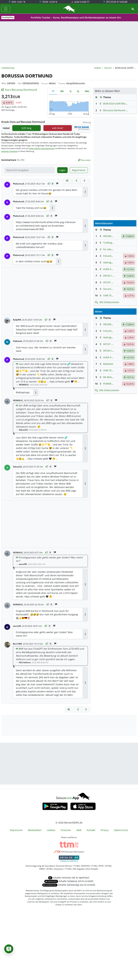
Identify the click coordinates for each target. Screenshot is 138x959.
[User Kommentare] (8, 949)
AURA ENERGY (111, 269)
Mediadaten (35, 830)
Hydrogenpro (110, 262)
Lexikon (51, 830)
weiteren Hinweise (9, 151)
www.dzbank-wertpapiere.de (41, 148)
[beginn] (67, 180)
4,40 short (57, 128)
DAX (18, 1)
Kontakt (91, 830)
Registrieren (79, 170)
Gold (81, 1)
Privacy (105, 830)
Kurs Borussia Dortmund (21, 90)
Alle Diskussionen (109, 302)
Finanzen (66, 830)
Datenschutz (121, 830)
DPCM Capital (110, 275)
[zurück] (77, 180)
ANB (78, 830)
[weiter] (84, 180)
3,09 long (26, 128)
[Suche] (133, 9)
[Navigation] (5, 9)
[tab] (53, 91)
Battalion (108, 363)
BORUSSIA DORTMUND (116, 103)
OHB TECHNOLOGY (114, 295)
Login (62, 170)
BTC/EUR (116, 1)
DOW (49, 1)
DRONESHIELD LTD (113, 236)
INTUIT (107, 282)
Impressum (16, 830)
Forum (108, 67)
